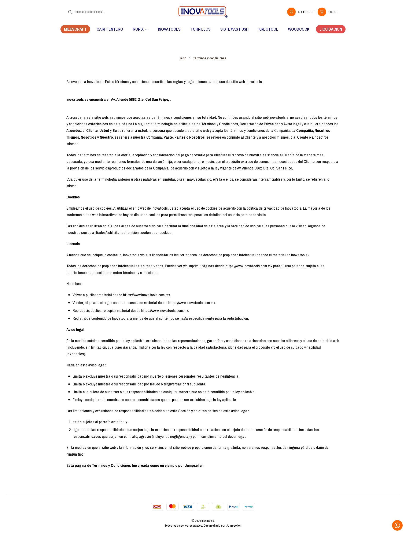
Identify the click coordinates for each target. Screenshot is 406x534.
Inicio (183, 58)
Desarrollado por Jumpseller (222, 525)
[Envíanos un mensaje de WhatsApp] (397, 525)
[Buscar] (70, 12)
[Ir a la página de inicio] (202, 12)
